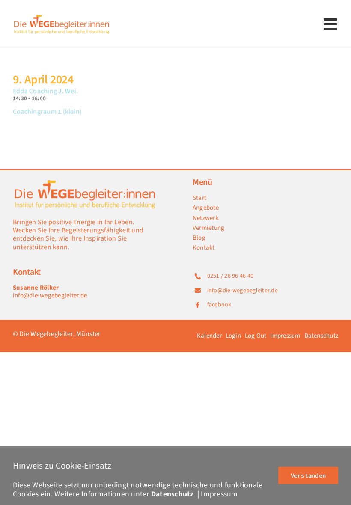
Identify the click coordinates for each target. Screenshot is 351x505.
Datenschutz (172, 494)
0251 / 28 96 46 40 (230, 276)
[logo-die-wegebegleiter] (62, 16)
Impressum (219, 494)
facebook (219, 304)
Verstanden (308, 475)
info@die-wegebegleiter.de (50, 295)
